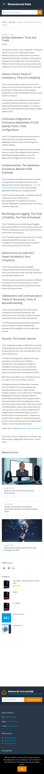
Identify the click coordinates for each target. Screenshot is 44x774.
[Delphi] (6, 595)
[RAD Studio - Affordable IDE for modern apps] (6, 584)
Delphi (15, 592)
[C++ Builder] (6, 606)
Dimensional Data (19, 4)
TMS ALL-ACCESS (18, 614)
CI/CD (8, 436)
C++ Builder (17, 603)
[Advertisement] (22, 660)
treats (37, 439)
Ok (22, 769)
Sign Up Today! (33, 699)
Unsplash (38, 428)
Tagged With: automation (23, 439)
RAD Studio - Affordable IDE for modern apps (26, 582)
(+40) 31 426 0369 (10, 717)
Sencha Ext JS (17, 625)
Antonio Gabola (26, 428)
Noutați (12, 22)
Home (4, 22)
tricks (4, 442)
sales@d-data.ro (12, 726)
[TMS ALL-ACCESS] (6, 618)
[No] (41, 764)
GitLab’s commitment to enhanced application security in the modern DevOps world (21, 509)
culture (15, 436)
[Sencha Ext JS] (6, 629)
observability (7, 439)
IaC (29, 436)
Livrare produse (9, 741)
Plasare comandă (10, 738)
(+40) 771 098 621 (12, 722)
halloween (23, 436)
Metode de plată (10, 743)
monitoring (36, 436)
